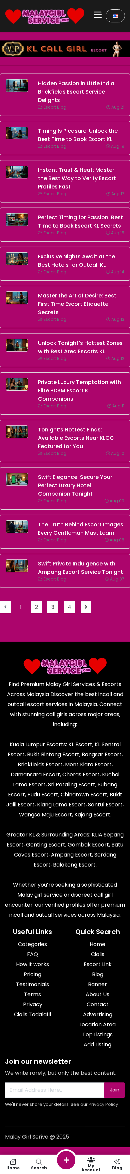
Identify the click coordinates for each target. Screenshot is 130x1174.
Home (13, 1167)
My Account (91, 1167)
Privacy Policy (103, 1104)
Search (39, 1167)
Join (114, 1089)
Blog (117, 1167)
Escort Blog (55, 107)
